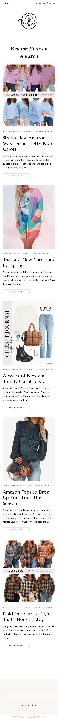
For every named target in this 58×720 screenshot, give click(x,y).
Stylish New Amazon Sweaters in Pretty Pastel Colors (29, 143)
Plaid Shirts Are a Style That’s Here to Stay (27, 616)
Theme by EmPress (29, 718)
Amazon (28, 131)
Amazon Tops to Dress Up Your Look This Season (26, 497)
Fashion (28, 369)
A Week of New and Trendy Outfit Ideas (24, 378)
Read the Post (16, 175)
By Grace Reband (44, 131)
